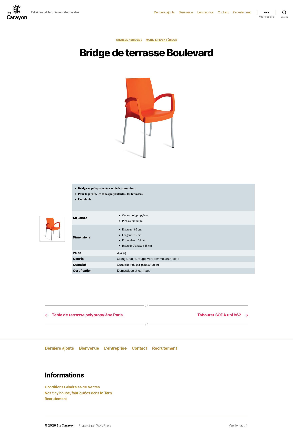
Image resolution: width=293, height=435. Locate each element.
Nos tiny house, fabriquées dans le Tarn (78, 393)
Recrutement (242, 12)
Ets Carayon (65, 425)
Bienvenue (186, 12)
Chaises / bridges (129, 39)
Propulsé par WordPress (95, 425)
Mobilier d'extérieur (161, 39)
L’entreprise (205, 12)
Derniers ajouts (164, 12)
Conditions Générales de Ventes (72, 387)
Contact (223, 12)
